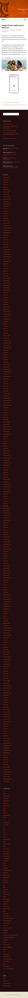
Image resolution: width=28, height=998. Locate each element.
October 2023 (6, 259)
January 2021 (6, 338)
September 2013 (7, 549)
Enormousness (6, 844)
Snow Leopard (6, 944)
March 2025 (5, 218)
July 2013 (5, 553)
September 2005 (7, 779)
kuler (4, 887)
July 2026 (5, 180)
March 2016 (5, 477)
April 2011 (5, 618)
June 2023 (5, 268)
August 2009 (6, 666)
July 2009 (5, 668)
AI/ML (13, 30)
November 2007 (6, 716)
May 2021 (5, 328)
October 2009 (6, 661)
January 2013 (6, 568)
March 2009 (5, 678)
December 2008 (6, 685)
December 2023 (6, 254)
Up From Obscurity (7, 959)
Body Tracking (6, 815)
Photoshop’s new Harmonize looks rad (14, 106)
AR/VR (4, 810)
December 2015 (6, 484)
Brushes (5, 817)
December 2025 (6, 196)
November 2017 (6, 429)
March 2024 (5, 247)
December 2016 (6, 455)
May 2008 (5, 702)
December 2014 (6, 513)
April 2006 (5, 762)
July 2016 (5, 467)
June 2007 (5, 728)
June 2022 (5, 297)
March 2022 (5, 304)
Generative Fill (6, 851)
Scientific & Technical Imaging (10, 935)
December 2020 (6, 340)
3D (3, 791)
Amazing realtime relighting (9, 130)
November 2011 (6, 601)
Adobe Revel (6, 801)
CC (3, 820)
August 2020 (6, 350)
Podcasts (5, 925)
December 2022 (6, 283)
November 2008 (6, 688)
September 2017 (7, 434)
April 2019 (5, 388)
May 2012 (5, 587)
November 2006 (6, 745)
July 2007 (5, 726)
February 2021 (6, 335)
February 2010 (6, 652)
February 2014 (6, 537)
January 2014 (6, 539)
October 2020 (6, 345)
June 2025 (5, 211)
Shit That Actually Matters (9, 937)
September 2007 (7, 721)
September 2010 (7, 635)
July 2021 (5, 323)
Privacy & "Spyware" (8, 928)
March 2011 (5, 621)
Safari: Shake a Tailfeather (11, 102)
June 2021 (5, 326)
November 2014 (6, 515)
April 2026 (5, 187)
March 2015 (5, 506)
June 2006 (5, 757)
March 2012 (5, 592)
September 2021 (7, 319)
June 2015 (5, 498)
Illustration (5, 872)
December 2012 (6, 570)
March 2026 (5, 189)
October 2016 (6, 460)
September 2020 (7, 347)
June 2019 (5, 383)
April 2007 (5, 733)
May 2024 (5, 242)
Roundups (5, 932)
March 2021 (5, 333)
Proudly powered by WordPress (14, 995)
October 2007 (6, 719)
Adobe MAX (5, 798)
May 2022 (5, 299)
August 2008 (6, 695)
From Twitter (6, 849)
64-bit (4, 793)
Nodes (4, 911)
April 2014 (5, 532)
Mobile (4, 896)
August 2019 (6, 379)
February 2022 (6, 307)
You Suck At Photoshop (8, 968)
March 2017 (5, 448)
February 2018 (6, 422)
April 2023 (5, 273)
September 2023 (7, 261)
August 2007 (6, 724)
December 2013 (6, 541)
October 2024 (6, 230)
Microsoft (5, 892)
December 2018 (6, 398)
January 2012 (6, 597)
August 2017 (6, 436)
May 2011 (5, 616)
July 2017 (5, 438)
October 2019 (6, 374)
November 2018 (6, 400)
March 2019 (5, 391)
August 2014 (6, 522)
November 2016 (6, 458)
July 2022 (5, 295)
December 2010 (6, 628)
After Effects (6, 805)
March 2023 (5, 275)
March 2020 (5, 362)
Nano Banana (6, 906)
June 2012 (5, 585)
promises (8, 35)
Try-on (4, 952)
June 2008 (5, 700)
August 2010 (6, 637)
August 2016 (6, 465)
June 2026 (5, 182)
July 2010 (5, 640)
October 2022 (6, 287)
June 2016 (5, 470)
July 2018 (5, 410)
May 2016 (5, 472)
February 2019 (6, 393)
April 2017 (5, 446)
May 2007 (5, 731)
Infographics (6, 877)
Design (4, 837)
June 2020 (5, 355)
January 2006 (6, 769)
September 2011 (7, 606)
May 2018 (5, 414)
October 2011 (6, 604)
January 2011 (6, 625)
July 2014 (5, 525)
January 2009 (6, 683)
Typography (6, 954)
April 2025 (5, 216)
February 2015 (6, 508)
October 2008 (6, 690)
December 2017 (6, 426)
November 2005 (6, 774)
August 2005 (6, 781)
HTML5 (4, 865)
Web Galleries (6, 966)
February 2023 (6, 278)
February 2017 (6, 450)
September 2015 (7, 491)
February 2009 (6, 680)
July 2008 (5, 697)
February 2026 (6, 192)
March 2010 (5, 649)
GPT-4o (4, 863)
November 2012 (6, 573)
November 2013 (6, 544)
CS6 (4, 832)
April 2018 (5, 417)
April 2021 (5, 331)
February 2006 (6, 767)
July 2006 (5, 755)
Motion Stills (6, 899)
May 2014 (5, 529)
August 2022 (6, 292)
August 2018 (6, 407)
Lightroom (5, 889)
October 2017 (6, 431)
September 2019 (7, 376)
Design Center (6, 839)
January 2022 (6, 309)
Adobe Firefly (6, 796)
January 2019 (6, 395)
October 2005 (6, 776)
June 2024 (5, 240)
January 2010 (6, 654)
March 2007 (5, 736)
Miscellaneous (6, 894)
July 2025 (5, 208)
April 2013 (5, 561)
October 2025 (6, 201)
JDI (4, 884)
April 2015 (5, 503)
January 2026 (6, 194)
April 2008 (5, 704)
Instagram (5, 880)
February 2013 (6, 565)
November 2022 (6, 285)
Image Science (6, 875)
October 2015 (6, 489)
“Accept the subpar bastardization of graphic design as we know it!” (11, 134)
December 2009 (6, 657)
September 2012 (7, 577)
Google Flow (6, 853)
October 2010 (6, 633)
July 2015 (5, 496)
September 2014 (7, 520)
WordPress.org (6, 985)
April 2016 (5, 474)
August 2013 (6, 551)
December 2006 (6, 743)
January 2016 (6, 482)
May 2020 (5, 357)
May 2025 (5, 213)
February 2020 (6, 364)
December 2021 (6, 311)
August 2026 (6, 177)
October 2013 (6, 546)
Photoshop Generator (8, 918)
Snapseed (5, 940)
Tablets (5, 949)
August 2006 (6, 752)
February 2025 (6, 220)
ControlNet (5, 825)
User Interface (6, 961)
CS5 (4, 829)
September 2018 (7, 405)
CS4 (4, 827)
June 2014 (5, 527)
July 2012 (5, 582)
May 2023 (5, 271)
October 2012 (6, 575)
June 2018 (5, 412)
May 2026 (5, 184)
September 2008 (7, 692)
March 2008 (5, 707)
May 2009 (5, 673)
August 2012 (6, 580)
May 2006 (5, 760)
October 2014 (6, 518)
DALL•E (4, 834)
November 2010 (6, 630)
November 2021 (6, 314)
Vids (4, 964)
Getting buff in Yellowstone (9, 138)
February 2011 (6, 623)
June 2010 (5, 642)
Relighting (5, 930)
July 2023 (5, 266)
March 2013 (5, 563)
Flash (4, 846)
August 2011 (6, 609)
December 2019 (6, 369)
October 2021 (6, 316)
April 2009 (5, 676)
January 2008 (6, 712)
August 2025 (6, 206)
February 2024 (6, 249)
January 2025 (6, 223)
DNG (4, 841)
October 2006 (6, 748)
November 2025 (6, 199)
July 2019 (5, 381)
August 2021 (6, 321)
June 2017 (5, 441)
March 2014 (5, 534)
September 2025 (7, 204)
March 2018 (5, 419)
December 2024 (6, 225)
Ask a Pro (5, 813)
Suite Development (7, 947)
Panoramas (5, 913)
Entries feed (6, 981)
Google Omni (6, 856)
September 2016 (7, 462)
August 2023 (6, 264)
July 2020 (5, 352)
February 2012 (6, 594)
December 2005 (6, 772)
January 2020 (6, 367)
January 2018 (6, 424)
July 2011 (5, 611)
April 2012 (5, 589)
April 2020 (5, 359)
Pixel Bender (6, 923)
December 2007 (6, 714)
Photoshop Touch (7, 920)
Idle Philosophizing (7, 870)
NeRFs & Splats (6, 908)
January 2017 (6, 453)
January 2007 (6, 740)
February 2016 (6, 479)
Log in (4, 978)
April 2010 (5, 647)
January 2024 (6, 252)
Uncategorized (6, 956)
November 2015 (6, 486)
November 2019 (6, 371)
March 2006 (5, 764)
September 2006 (7, 750)
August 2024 (6, 235)
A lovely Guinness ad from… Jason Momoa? (9, 154)
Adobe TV (5, 803)
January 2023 (6, 280)
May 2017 (5, 443)
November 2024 (6, 228)
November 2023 (6, 256)
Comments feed (7, 983)
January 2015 (6, 510)
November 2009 (6, 659)
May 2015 (5, 501)
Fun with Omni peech (8, 124)
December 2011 (6, 599)
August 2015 (6, 494)
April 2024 (5, 244)
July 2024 (5, 237)
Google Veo (6, 860)
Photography (5, 31)
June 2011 (5, 613)
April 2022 (5, 302)
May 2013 (5, 558)
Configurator (6, 822)
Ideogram (5, 868)
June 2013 (5, 556)
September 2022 (7, 290)
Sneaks (5, 942)
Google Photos (18, 30)
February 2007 (6, 738)
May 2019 (5, 386)
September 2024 (7, 232)
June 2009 (5, 671)
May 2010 (5, 645)
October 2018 (6, 402)
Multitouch (5, 904)
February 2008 (6, 709)
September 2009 (7, 664)
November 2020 (6, 343)
